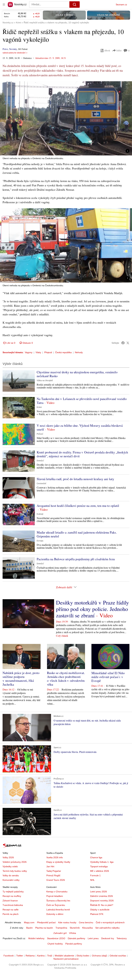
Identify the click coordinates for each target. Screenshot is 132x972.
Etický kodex (83, 955)
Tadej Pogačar (53, 871)
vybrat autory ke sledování (14, 53)
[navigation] (3, 4)
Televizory (122, 938)
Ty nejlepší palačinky (13, 891)
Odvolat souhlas (118, 955)
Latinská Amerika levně (58, 909)
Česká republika (63, 352)
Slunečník (75, 927)
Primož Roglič (53, 875)
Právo (5, 49)
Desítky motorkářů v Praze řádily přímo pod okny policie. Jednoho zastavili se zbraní (92, 609)
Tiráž (49, 955)
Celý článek (62, 635)
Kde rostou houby (67, 922)
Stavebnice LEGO (56, 938)
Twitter (19, 955)
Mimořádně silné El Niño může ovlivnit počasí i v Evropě (108, 677)
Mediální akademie (64, 955)
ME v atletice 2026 (99, 871)
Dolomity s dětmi (54, 914)
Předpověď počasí (46, 922)
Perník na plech (11, 914)
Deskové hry (107, 938)
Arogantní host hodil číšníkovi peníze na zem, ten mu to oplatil (78, 505)
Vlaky (38, 352)
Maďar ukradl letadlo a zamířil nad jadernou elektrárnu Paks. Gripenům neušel (77, 534)
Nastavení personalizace (66, 959)
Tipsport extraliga (99, 866)
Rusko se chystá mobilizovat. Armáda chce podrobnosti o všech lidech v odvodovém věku (66, 679)
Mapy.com (29, 922)
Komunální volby (11, 880)
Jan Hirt (50, 866)
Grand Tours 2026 (55, 880)
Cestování (41, 483)
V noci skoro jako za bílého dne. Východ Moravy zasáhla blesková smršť (80, 427)
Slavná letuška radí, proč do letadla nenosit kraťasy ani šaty (75, 479)
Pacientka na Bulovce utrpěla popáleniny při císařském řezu (76, 559)
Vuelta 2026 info (54, 857)
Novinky (13, 49)
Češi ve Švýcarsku (55, 905)
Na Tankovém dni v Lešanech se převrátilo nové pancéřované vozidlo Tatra (82, 401)
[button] (66, 118)
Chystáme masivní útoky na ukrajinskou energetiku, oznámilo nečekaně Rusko (77, 374)
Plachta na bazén (44, 927)
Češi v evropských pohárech (110, 922)
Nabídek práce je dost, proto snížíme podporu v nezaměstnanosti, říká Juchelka (21, 679)
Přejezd (48, 352)
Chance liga (96, 857)
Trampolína (61, 927)
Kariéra (41, 955)
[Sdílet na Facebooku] (123, 342)
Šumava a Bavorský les (58, 900)
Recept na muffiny (12, 896)
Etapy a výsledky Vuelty (58, 862)
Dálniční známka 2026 (101, 896)
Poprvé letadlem (54, 896)
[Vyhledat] (74, 4)
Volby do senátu (11, 875)
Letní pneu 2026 (98, 891)
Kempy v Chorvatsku (56, 891)
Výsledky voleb (10, 866)
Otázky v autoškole (99, 909)
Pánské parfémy (73, 943)
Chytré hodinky (55, 943)
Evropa (40, 541)
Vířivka (72, 933)
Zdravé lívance (10, 900)
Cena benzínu (86, 922)
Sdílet (119, 50)
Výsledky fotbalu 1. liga (101, 862)
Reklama (30, 955)
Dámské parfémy (76, 938)
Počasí (40, 434)
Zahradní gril (59, 933)
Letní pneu (93, 938)
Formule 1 (95, 875)
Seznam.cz (121, 4)
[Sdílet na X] (127, 342)
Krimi (39, 407)
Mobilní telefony (36, 938)
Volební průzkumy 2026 (15, 862)
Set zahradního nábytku (107, 927)
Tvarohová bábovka (13, 905)
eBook (107, 50)
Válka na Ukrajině (45, 380)
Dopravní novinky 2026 (102, 900)
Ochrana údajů (99, 955)
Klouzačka (87, 927)
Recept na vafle (11, 909)
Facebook (9, 955)
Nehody (79, 352)
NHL (92, 880)
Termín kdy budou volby (15, 871)
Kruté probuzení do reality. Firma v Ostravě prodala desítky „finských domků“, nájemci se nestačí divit (82, 454)
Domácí (40, 461)
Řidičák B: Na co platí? (101, 905)
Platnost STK (96, 914)
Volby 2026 (8, 857)
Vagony (28, 352)
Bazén (29, 927)
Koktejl (40, 514)
